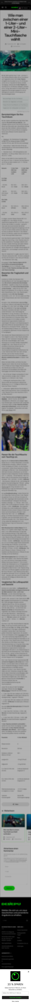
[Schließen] (28, 972)
